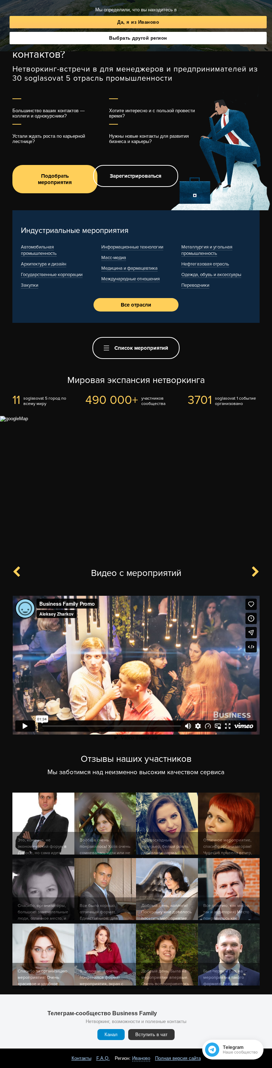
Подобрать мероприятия (55, 179)
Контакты (81, 1058)
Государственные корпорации (52, 275)
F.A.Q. (103, 1058)
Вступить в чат (151, 1034)
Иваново (141, 1058)
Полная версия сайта (178, 1058)
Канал (111, 1034)
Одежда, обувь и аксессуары (211, 275)
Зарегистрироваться (136, 176)
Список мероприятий (141, 348)
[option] (136, 666)
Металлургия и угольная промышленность (206, 250)
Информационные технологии (132, 247)
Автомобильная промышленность (39, 250)
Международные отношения (130, 279)
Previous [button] (20, 572)
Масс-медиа (113, 258)
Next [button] (252, 572)
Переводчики (195, 285)
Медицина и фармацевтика (129, 268)
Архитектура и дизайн (43, 264)
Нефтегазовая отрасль (205, 264)
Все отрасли (136, 305)
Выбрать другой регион (138, 38)
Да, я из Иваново (138, 22)
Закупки (29, 285)
